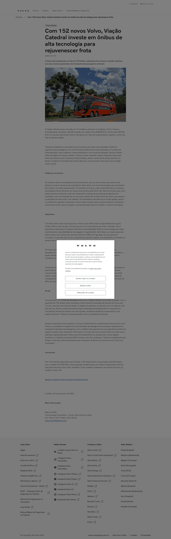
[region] (85, 269)
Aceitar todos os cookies (85, 278)
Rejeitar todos (85, 286)
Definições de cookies (85, 293)
